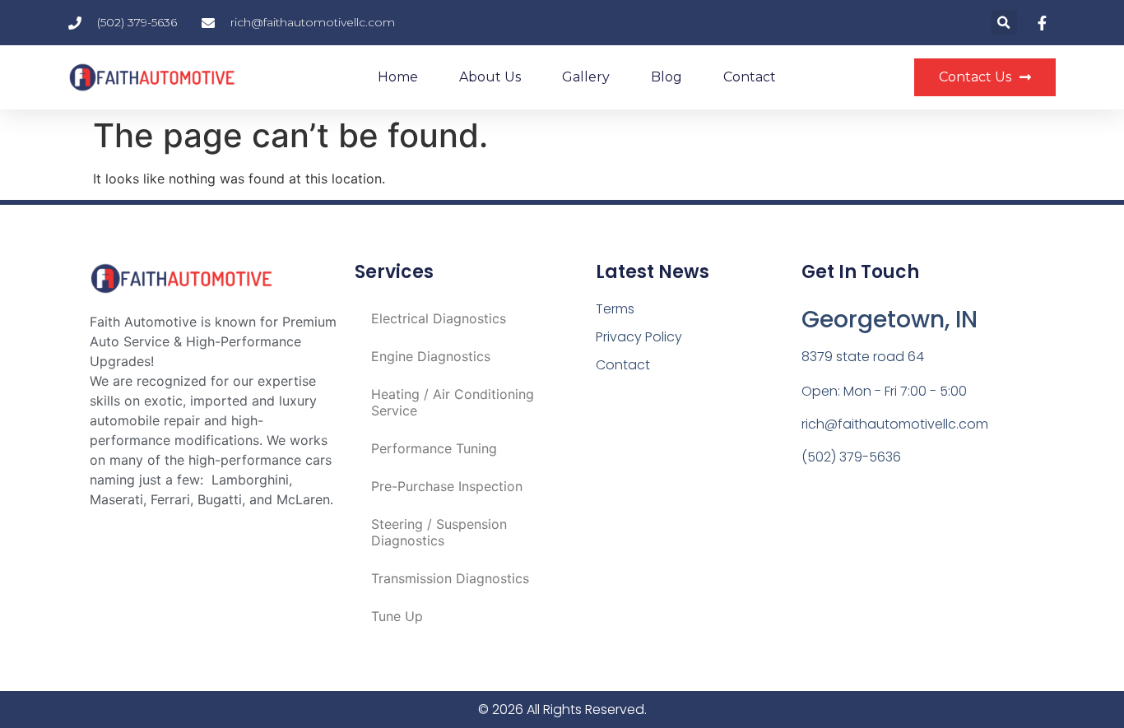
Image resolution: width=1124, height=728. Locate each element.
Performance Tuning (434, 448)
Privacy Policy (639, 336)
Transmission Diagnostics (450, 578)
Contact (749, 77)
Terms (615, 308)
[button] (1004, 22)
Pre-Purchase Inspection (447, 486)
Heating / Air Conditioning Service (452, 402)
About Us (490, 77)
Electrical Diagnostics (438, 318)
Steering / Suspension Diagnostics (439, 532)
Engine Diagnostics (430, 356)
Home (398, 77)
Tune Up (397, 616)
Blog (666, 77)
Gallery (586, 77)
